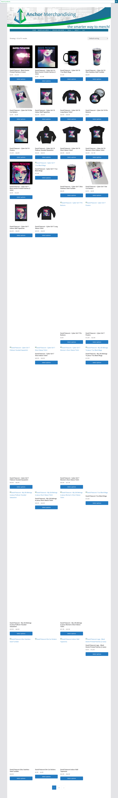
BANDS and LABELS (43, 30)
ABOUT (77, 30)
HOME (34, 30)
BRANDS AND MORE (58, 30)
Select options (21, 79)
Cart (83, 30)
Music (69, 30)
